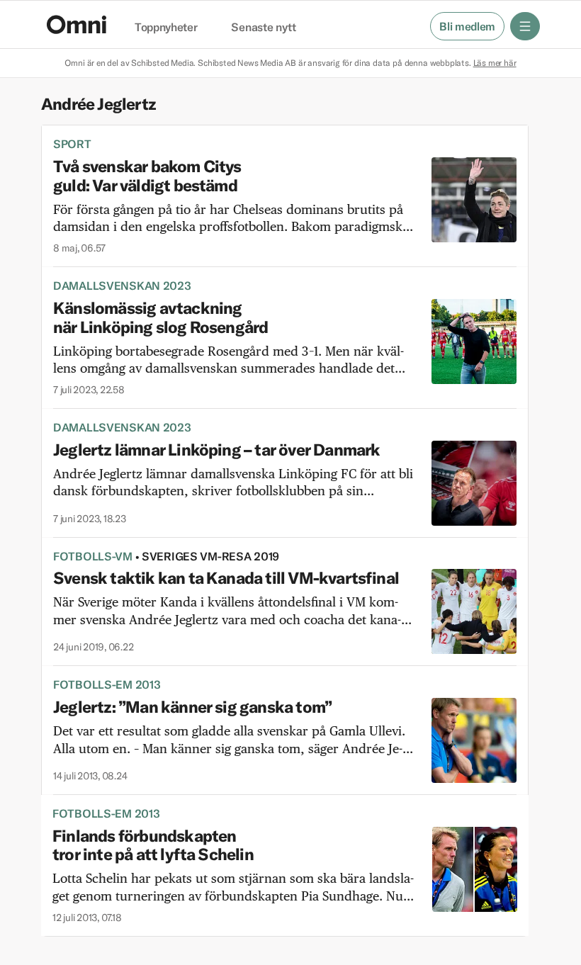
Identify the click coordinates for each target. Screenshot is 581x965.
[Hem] (76, 24)
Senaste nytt (263, 27)
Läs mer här (495, 62)
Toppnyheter (166, 27)
